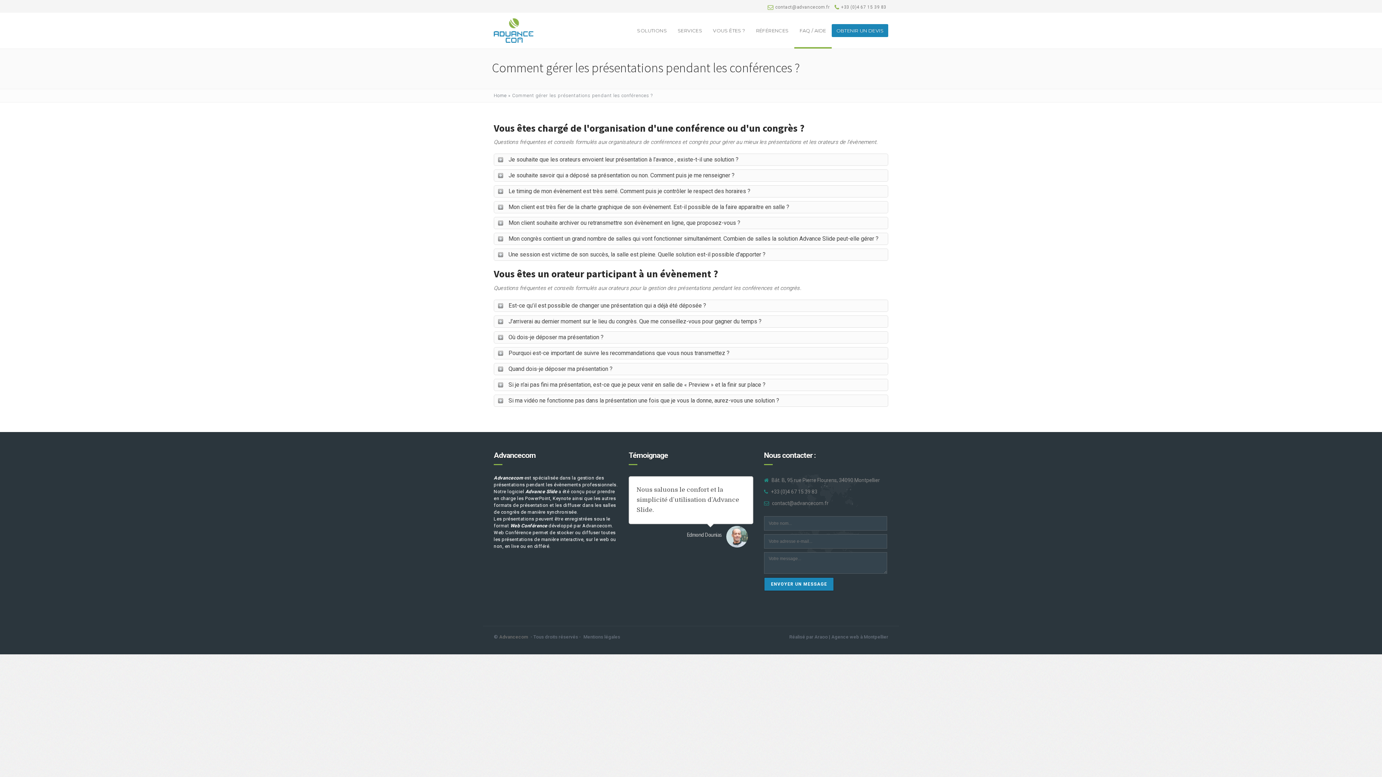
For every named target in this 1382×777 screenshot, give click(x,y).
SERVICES (690, 30)
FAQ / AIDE (813, 30)
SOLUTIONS (652, 30)
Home (500, 95)
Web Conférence (528, 525)
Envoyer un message (799, 584)
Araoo (821, 637)
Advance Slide (541, 491)
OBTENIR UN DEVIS (860, 30)
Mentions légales (601, 637)
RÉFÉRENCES (772, 30)
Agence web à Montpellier (859, 637)
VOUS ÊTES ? (729, 30)
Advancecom (508, 478)
